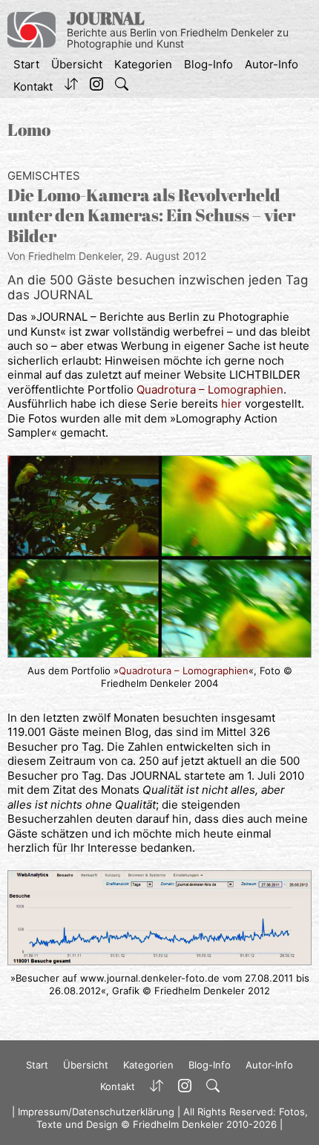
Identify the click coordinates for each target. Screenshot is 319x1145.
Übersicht (76, 64)
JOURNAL (106, 18)
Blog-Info (208, 64)
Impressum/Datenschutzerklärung (96, 1112)
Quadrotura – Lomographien (210, 389)
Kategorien (143, 64)
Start (26, 64)
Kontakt (33, 86)
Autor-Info (271, 64)
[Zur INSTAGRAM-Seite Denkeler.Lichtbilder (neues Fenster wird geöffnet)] (96, 87)
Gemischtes (43, 176)
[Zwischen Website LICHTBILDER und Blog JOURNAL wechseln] (71, 87)
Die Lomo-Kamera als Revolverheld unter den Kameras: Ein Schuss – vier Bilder (151, 215)
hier (233, 404)
